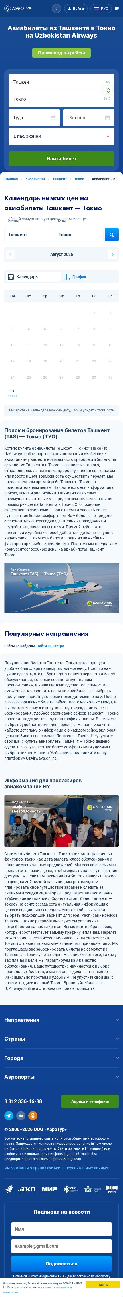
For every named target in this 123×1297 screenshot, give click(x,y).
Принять (103, 1284)
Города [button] (13, 1058)
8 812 (23, 1101)
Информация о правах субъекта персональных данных (56, 1168)
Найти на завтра (50, 646)
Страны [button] (14, 1039)
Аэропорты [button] (19, 1077)
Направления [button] (21, 1020)
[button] (56, 8)
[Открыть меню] (116, 8)
